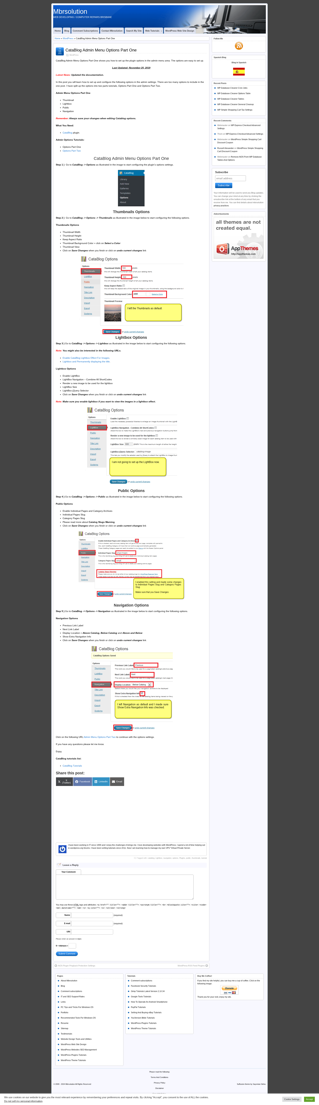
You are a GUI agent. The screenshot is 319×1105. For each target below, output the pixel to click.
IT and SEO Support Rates (73, 996)
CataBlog (67, 132)
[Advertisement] (131, 812)
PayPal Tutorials (138, 1007)
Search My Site (134, 31)
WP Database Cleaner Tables (230, 99)
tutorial (204, 858)
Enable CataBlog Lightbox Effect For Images (86, 358)
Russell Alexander (225, 148)
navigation (167, 858)
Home (58, 31)
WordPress (68, 38)
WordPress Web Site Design (179, 31)
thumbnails (196, 858)
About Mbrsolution (69, 981)
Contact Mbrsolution (112, 31)
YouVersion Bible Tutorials (143, 1018)
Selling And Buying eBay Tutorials (146, 1012)
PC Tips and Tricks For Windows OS (77, 1007)
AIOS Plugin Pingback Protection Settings (76, 966)
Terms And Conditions (159, 1077)
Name (67, 915)
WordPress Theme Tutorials (73, 1060)
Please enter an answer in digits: (69, 939)
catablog (151, 858)
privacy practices (221, 206)
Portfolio (64, 1012)
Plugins (182, 858)
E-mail (67, 923)
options (175, 858)
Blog (66, 31)
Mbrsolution (70, 11)
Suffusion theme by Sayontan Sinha (251, 1084)
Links (63, 1002)
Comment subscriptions (85, 31)
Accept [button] (309, 1099)
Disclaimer (159, 1088)
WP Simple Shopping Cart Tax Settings (234, 110)
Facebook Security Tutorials (143, 986)
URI (68, 932)
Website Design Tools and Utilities (76, 1039)
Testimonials (66, 1034)
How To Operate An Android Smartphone (149, 1002)
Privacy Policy (159, 1083)
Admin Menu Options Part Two (100, 737)
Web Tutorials (152, 31)
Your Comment (68, 872)
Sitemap (64, 1028)
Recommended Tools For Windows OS (78, 1018)
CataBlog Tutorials (72, 765)
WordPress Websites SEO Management (79, 1050)
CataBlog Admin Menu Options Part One (101, 50)
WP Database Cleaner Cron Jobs (232, 88)
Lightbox (159, 858)
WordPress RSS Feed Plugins (191, 966)
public (188, 858)
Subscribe (221, 172)
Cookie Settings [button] (292, 1099)
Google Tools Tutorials (141, 996)
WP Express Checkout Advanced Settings (244, 134)
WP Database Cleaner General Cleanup (235, 104)
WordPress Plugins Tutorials (73, 1055)
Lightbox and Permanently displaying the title (86, 361)
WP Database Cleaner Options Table (234, 93)
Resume (64, 1023)
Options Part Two (72, 150)
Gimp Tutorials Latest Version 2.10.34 (148, 991)
